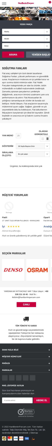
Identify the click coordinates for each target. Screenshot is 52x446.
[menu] (4, 4)
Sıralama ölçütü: (7, 154)
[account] (41, 3)
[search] (11, 3)
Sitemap (34, 432)
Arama (13, 54)
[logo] (26, 3)
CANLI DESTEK (26, 305)
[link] (5, 378)
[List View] (42, 138)
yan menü (7, 135)
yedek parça (26, 24)
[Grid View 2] (47, 138)
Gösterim (7, 146)
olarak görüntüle (41, 132)
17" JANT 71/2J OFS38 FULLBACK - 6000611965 (21, 221)
